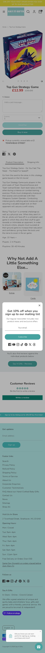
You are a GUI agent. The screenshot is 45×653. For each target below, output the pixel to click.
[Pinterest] (26, 344)
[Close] (39, 305)
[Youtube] (13, 344)
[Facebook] (9, 344)
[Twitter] (30, 344)
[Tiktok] (22, 344)
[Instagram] (17, 344)
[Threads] (34, 344)
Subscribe (22, 337)
